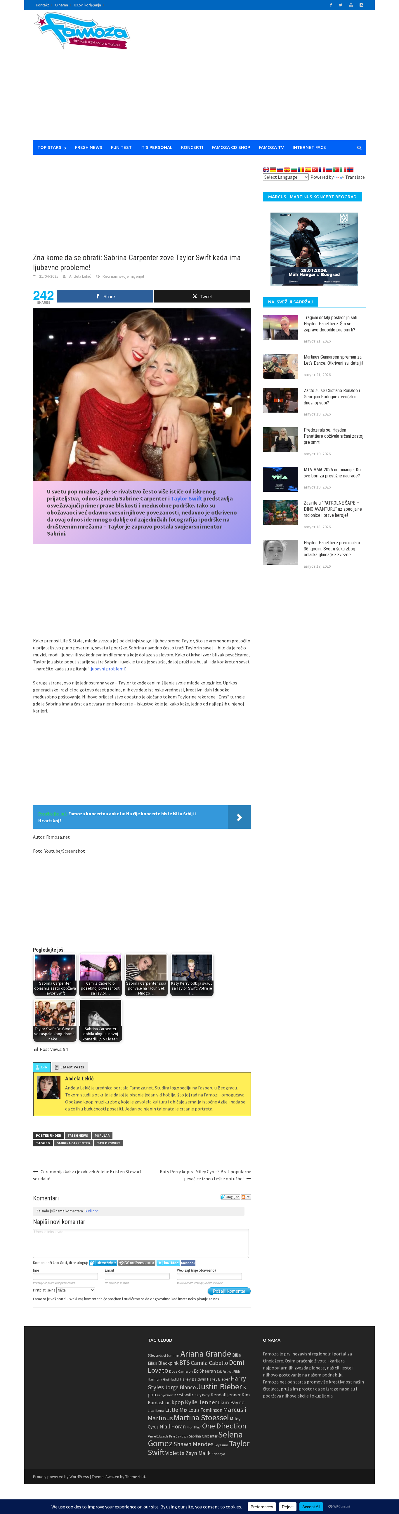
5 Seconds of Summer (164, 1355)
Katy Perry (202, 1395)
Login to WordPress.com (136, 1263)
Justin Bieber (219, 1386)
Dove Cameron (181, 1371)
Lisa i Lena (156, 1410)
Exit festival (225, 1371)
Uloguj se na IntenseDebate (103, 1263)
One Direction (224, 1425)
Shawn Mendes (194, 1444)
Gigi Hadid (171, 1379)
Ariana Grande (206, 1353)
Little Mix (176, 1409)
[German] (273, 169)
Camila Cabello (209, 1362)
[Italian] (343, 169)
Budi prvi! (92, 1211)
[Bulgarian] (294, 169)
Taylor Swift (186, 498)
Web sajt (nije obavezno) (196, 1270)
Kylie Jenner (201, 1402)
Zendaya (218, 1454)
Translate (355, 177)
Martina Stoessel (201, 1417)
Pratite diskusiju (246, 1197)
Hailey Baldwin (193, 1379)
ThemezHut (135, 1476)
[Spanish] (308, 169)
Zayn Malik (198, 1452)
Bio (44, 1067)
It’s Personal (156, 147)
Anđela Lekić (80, 276)
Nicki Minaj (194, 1427)
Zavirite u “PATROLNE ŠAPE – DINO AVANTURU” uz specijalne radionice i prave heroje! (333, 509)
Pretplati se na (44, 1290)
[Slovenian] (280, 169)
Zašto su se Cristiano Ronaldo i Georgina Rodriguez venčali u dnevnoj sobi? (332, 397)
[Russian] (329, 169)
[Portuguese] (336, 169)
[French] (322, 169)
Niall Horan (172, 1426)
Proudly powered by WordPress (61, 1476)
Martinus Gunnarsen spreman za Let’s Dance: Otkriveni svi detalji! (333, 360)
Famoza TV (271, 147)
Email (109, 1270)
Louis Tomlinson (205, 1410)
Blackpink (168, 1363)
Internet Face (309, 147)
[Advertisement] (254, 79)
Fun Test (121, 147)
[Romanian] (301, 169)
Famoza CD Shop (231, 147)
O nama (61, 5)
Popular (102, 1135)
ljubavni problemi (107, 669)
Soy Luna (221, 1445)
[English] (266, 169)
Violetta (175, 1452)
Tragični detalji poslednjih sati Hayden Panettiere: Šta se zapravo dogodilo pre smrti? (330, 324)
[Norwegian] (350, 169)
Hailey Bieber (218, 1379)
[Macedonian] (287, 169)
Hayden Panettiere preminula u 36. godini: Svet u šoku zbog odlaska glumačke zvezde (332, 549)
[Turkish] (315, 169)
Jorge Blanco (180, 1387)
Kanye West (165, 1395)
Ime (36, 1270)
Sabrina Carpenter (73, 1143)
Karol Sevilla (184, 1395)
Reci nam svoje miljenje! (123, 276)
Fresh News (88, 147)
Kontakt (42, 5)
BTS (184, 1362)
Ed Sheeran (205, 1371)
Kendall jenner (226, 1395)
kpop (177, 1402)
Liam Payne (231, 1402)
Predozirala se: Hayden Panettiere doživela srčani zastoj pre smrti (333, 436)
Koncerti (192, 147)
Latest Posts (72, 1067)
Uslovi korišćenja (87, 5)
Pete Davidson (178, 1436)
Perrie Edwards (158, 1436)
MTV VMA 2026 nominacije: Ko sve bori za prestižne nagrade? (332, 473)
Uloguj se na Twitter (168, 1263)
